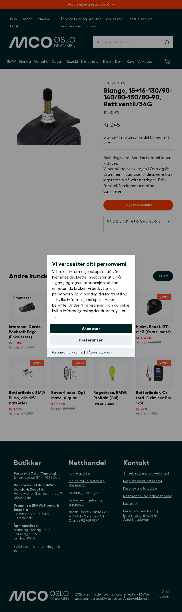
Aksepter (91, 328)
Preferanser (91, 340)
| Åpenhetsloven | (100, 352)
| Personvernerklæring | (67, 352)
